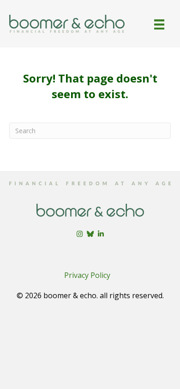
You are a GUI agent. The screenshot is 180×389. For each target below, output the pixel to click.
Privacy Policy (87, 275)
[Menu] (159, 24)
